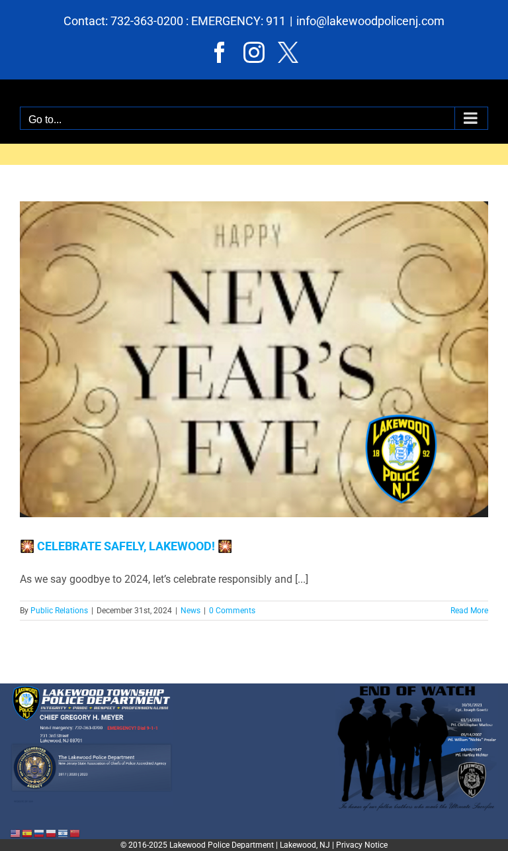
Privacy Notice (362, 845)
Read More (469, 610)
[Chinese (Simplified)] (75, 832)
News (190, 610)
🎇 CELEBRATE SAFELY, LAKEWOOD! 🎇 (126, 546)
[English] (16, 832)
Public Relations (59, 610)
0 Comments (232, 610)
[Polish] (52, 832)
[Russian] (40, 832)
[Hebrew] (63, 832)
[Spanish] (28, 832)
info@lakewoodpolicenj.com (370, 21)
